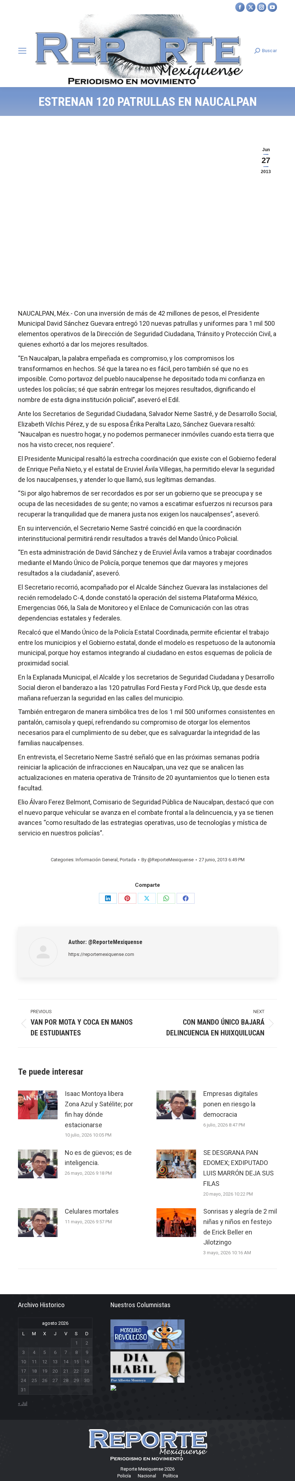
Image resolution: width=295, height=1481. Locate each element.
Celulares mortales (92, 1211)
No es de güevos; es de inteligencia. (98, 1158)
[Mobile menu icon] (22, 50)
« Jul (22, 1403)
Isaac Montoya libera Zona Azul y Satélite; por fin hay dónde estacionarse (99, 1109)
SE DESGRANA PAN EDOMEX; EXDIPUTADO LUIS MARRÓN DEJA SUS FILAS (238, 1168)
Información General (97, 859)
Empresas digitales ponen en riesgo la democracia (230, 1104)
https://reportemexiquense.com (101, 954)
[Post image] (38, 1105)
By (167, 859)
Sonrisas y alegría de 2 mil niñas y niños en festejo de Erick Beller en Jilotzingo (240, 1226)
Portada (128, 859)
